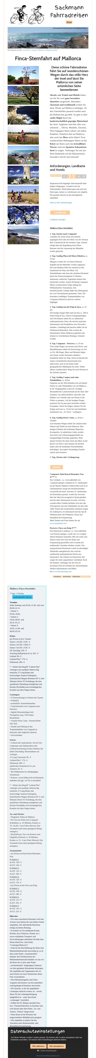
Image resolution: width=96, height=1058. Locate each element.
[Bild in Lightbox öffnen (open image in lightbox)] (23, 75)
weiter (84, 40)
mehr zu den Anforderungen (61, 203)
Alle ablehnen (38, 1046)
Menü (69, 22)
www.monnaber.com (58, 523)
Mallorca (41, 50)
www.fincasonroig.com (62, 571)
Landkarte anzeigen (57, 219)
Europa (34, 50)
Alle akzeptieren (56, 1046)
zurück (11, 40)
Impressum (56, 1056)
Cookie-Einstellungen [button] (47, 1051)
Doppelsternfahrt (51, 50)
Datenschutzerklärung (43, 1056)
